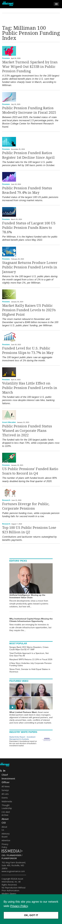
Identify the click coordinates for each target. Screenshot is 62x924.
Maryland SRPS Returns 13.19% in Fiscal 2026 (30, 659)
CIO (3, 855)
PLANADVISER (14, 855)
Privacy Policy (19, 906)
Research (6, 500)
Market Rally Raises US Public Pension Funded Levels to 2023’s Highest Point (29, 310)
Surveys (5, 790)
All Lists (5, 794)
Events (5, 797)
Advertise (6, 840)
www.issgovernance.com (13, 871)
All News (6, 786)
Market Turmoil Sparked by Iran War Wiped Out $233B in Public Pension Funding (30, 66)
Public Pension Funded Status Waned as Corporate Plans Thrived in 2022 (27, 430)
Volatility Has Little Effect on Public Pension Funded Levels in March (29, 387)
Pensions (6, 58)
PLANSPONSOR (9, 858)
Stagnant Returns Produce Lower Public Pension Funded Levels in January (29, 267)
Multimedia (7, 801)
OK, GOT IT (31, 915)
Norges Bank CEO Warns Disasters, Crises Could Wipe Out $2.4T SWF (28, 648)
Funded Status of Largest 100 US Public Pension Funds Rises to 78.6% (29, 227)
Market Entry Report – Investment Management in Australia (22, 738)
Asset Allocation (9, 422)
